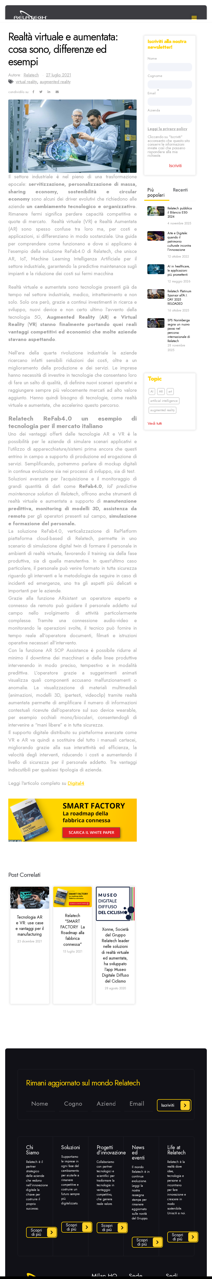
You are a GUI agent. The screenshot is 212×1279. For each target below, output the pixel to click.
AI (151, 391)
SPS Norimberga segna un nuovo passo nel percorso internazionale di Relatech (179, 330)
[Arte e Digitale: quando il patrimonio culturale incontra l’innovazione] (155, 236)
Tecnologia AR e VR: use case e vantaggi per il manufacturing (30, 925)
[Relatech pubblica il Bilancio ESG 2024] (155, 211)
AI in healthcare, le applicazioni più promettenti (179, 270)
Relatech (31, 75)
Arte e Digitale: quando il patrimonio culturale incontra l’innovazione (179, 241)
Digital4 (76, 783)
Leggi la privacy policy (167, 128)
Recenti (180, 190)
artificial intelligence (164, 401)
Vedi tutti (155, 423)
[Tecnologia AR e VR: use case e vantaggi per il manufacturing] (29, 897)
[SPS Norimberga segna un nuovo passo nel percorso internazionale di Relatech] (155, 323)
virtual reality (26, 82)
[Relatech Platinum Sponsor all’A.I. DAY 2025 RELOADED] (155, 294)
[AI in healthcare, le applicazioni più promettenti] (155, 269)
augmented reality (55, 82)
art (170, 391)
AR (161, 391)
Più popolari (156, 192)
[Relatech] (72, 897)
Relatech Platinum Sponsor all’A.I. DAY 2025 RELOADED (179, 297)
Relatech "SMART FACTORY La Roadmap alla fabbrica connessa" (72, 930)
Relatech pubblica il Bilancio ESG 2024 (180, 212)
